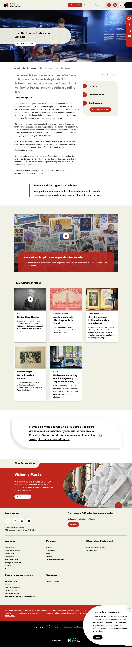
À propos (10, 541)
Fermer (97, 637)
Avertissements (78, 627)
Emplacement (96, 103)
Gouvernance (9, 553)
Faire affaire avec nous (12, 593)
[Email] (129, 36)
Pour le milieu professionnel (19, 574)
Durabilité (8, 566)
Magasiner (98, 5)
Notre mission (9, 547)
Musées (7, 584)
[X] (129, 24)
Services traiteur (91, 550)
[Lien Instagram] (15, 521)
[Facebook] (129, 18)
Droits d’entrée (96, 94)
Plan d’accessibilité (11, 559)
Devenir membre (89, 5)
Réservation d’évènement (99, 541)
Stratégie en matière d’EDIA (14, 563)
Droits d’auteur (68, 627)
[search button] (115, 5)
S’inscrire (73, 524)
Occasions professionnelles (55, 559)
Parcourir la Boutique (53, 581)
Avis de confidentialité (91, 627)
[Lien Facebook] (8, 521)
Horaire (93, 85)
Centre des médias (11, 581)
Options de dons (51, 550)
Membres (49, 547)
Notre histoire (9, 556)
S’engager (51, 541)
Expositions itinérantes (12, 587)
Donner (48, 553)
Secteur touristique (11, 590)
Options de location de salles (95, 547)
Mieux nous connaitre (12, 550)
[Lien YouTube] (29, 521)
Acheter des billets (75, 5)
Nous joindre (9, 569)
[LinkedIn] (129, 30)
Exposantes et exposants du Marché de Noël (20, 596)
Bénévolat (49, 556)
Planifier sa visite (23, 497)
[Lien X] (22, 521)
